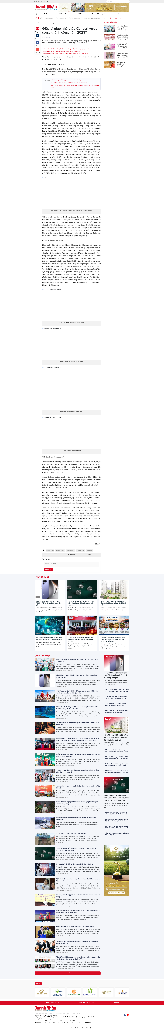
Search (128, 1)
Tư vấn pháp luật (68, 890)
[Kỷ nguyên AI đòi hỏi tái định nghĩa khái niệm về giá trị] (45, 869)
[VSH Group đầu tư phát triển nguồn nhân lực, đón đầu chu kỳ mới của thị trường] (82, 625)
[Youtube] (128, 1015)
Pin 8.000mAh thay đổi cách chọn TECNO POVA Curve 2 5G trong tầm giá (48, 603)
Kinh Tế (37, 597)
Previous (36, 992)
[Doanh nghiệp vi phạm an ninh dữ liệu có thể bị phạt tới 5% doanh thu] (45, 823)
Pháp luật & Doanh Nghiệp (68, 670)
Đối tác (38, 983)
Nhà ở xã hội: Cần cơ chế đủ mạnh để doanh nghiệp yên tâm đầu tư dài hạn (116, 771)
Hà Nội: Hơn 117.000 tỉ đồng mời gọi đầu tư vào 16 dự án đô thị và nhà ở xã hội (113, 603)
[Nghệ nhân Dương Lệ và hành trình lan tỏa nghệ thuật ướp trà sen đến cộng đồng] (45, 807)
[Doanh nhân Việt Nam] (46, 7)
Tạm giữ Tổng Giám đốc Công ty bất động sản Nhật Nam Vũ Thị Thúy (69, 82)
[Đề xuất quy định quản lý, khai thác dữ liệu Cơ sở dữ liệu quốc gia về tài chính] (50, 625)
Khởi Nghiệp (67, 906)
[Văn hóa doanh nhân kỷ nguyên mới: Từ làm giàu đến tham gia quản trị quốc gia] (45, 946)
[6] (58, 992)
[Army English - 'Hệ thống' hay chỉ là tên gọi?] (45, 839)
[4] (90, 992)
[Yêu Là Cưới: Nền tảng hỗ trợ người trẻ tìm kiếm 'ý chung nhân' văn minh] (45, 728)
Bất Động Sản (110, 719)
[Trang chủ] (37, 14)
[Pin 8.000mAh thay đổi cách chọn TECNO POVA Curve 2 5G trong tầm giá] (50, 589)
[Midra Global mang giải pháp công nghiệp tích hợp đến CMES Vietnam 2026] (45, 664)
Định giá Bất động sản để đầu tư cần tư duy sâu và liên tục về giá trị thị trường (66, 53)
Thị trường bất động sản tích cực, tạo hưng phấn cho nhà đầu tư (62, 51)
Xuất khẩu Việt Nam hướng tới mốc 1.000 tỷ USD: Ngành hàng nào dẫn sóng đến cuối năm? (113, 639)
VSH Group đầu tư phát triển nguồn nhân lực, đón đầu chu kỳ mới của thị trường (80, 639)
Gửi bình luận (48, 569)
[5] (74, 992)
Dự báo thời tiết (52, 18)
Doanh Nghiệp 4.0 (68, 935)
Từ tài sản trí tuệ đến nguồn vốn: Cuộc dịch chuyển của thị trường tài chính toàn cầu (81, 603)
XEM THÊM (67, 973)
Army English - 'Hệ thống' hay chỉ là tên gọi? (71, 833)
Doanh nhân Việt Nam (69, 765)
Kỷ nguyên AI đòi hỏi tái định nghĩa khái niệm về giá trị (74, 864)
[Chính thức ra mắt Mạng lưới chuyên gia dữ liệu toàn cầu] (45, 932)
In (90, 554)
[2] (122, 992)
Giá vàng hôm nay (65, 18)
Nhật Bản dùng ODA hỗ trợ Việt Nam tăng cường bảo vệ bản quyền (116, 711)
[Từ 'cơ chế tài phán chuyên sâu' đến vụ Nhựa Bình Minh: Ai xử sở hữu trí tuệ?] (45, 884)
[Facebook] (125, 1015)
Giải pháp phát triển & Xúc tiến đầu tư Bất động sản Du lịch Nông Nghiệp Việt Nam (67, 49)
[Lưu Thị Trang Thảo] (94, 7)
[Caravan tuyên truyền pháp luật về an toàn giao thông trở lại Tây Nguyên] (45, 791)
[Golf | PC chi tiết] (116, 870)
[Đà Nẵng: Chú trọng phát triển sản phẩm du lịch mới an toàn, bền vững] (45, 900)
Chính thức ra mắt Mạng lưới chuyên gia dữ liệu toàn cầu (75, 926)
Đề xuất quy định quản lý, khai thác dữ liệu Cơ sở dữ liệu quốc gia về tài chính (49, 638)
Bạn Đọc (66, 842)
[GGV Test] (42, 992)
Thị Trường (109, 657)
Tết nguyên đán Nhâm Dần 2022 (103, 18)
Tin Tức (66, 702)
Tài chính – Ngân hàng (69, 859)
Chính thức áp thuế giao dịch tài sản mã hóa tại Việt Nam (117, 834)
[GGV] (106, 992)
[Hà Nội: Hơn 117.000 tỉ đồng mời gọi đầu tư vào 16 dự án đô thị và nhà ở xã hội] (114, 589)
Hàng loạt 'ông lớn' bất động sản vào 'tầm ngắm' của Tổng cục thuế (68, 80)
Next (128, 992)
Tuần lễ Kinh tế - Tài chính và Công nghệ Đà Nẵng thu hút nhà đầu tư (115, 704)
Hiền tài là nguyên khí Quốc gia (82, 18)
